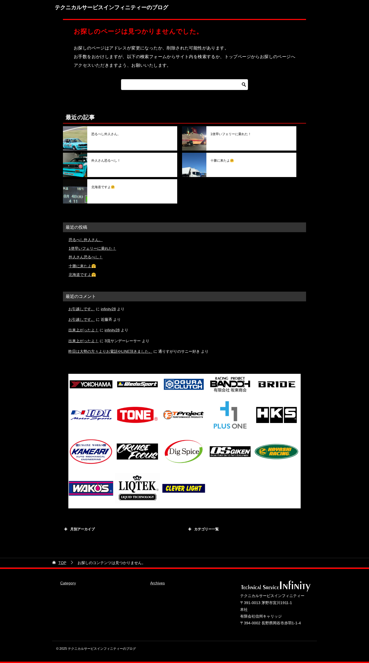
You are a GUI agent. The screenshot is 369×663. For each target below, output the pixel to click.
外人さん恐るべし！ (105, 160)
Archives (157, 583)
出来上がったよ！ (83, 330)
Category (68, 583)
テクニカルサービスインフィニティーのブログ (111, 7)
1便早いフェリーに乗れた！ (230, 134)
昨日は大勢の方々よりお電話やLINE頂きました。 (110, 351)
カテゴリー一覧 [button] (206, 529)
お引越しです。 (81, 309)
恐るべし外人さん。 (105, 134)
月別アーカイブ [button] (82, 529)
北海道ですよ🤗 (103, 187)
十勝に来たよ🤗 (222, 160)
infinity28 (108, 309)
